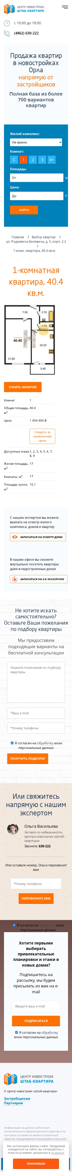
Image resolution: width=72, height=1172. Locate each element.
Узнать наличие (23, 387)
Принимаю (36, 1164)
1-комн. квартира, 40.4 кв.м (34, 250)
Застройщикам (17, 1098)
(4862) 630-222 (26, 33)
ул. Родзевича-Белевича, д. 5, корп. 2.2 (36, 241)
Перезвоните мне (36, 898)
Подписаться (36, 1021)
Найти (24, 210)
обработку (45, 743)
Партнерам (13, 1103)
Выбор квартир (44, 237)
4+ (51, 159)
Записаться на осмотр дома (41, 537)
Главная (18, 237)
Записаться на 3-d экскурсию (42, 579)
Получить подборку (27, 758)
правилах (57, 1153)
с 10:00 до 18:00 (27, 22)
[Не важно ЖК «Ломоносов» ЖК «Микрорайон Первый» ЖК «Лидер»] (36, 142)
